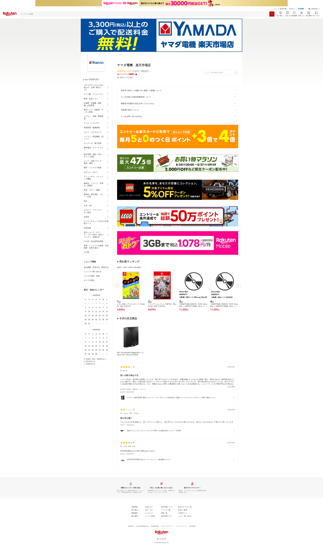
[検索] (271, 14)
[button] (314, 8)
